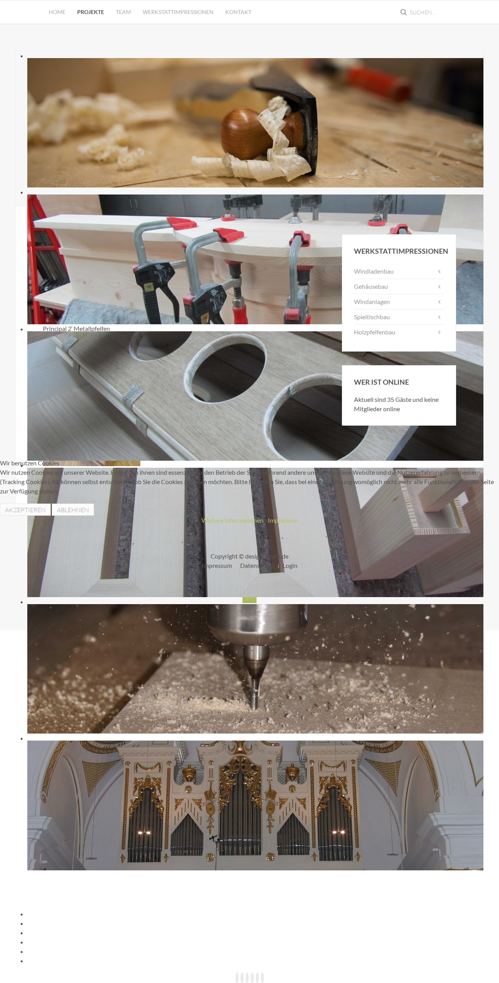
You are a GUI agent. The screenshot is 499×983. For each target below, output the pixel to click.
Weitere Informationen (233, 520)
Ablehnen (73, 510)
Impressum (283, 520)
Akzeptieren (25, 510)
